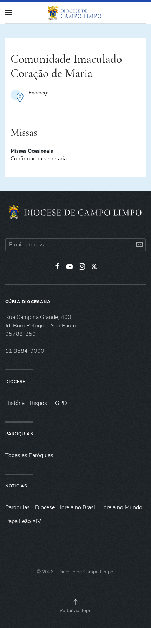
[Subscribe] (139, 244)
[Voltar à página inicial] (75, 12)
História (15, 403)
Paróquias (19, 434)
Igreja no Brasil (78, 507)
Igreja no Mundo (122, 507)
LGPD (59, 403)
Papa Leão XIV (23, 521)
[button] (75, 602)
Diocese (15, 381)
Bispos (38, 403)
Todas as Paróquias (29, 455)
